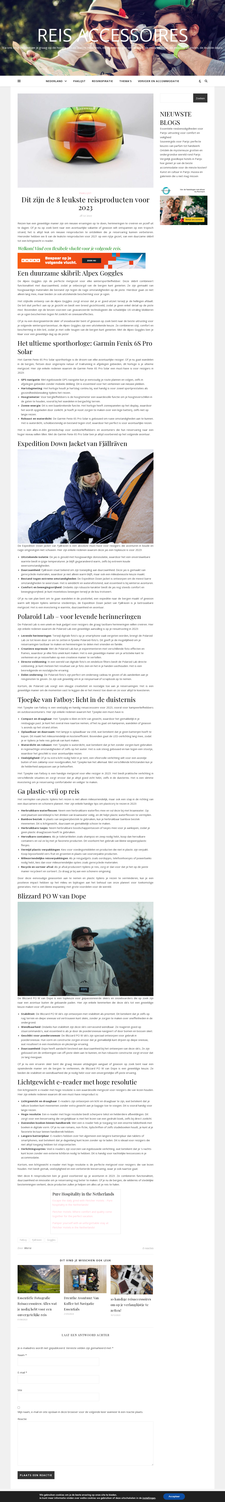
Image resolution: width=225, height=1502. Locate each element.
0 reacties (148, 1248)
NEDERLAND (54, 81)
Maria (27, 1248)
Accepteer (174, 1496)
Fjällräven (37, 1239)
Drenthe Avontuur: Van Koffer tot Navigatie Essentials (81, 1303)
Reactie (22, 1419)
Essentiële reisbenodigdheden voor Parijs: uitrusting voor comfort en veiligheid (181, 133)
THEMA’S (125, 81)
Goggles (51, 1239)
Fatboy (23, 1239)
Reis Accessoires (112, 34)
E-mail (22, 1372)
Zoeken (200, 98)
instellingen (148, 1498)
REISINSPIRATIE (102, 81)
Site (20, 1390)
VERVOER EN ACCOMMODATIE (158, 81)
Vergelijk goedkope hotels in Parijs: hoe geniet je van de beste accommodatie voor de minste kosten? (183, 163)
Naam (22, 1355)
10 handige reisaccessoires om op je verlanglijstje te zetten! (131, 1305)
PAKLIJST (79, 81)
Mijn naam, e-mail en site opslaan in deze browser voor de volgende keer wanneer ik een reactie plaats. (80, 1412)
